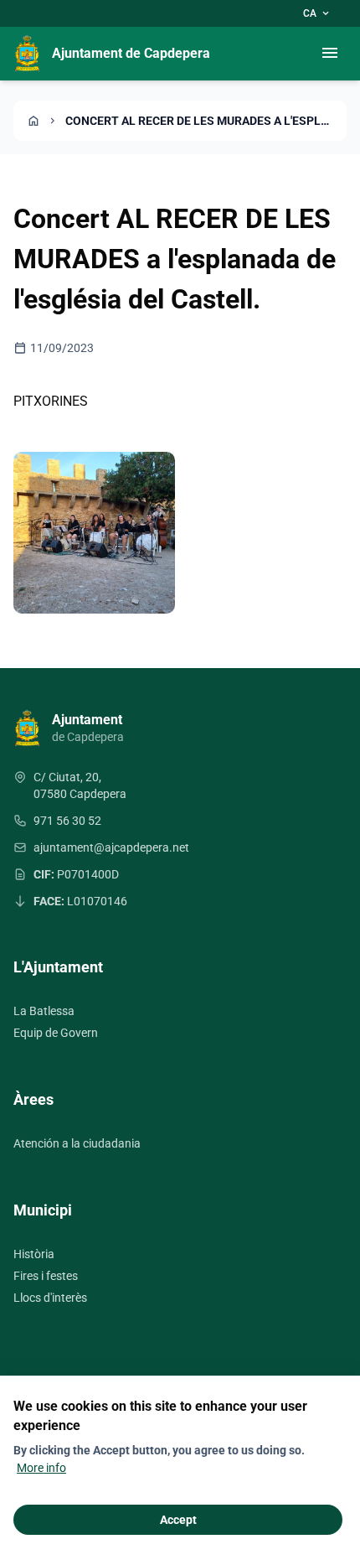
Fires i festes (45, 1276)
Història (33, 1254)
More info (41, 1467)
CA (317, 13)
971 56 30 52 (67, 820)
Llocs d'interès (50, 1297)
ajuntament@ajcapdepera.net (111, 847)
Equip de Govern (55, 1032)
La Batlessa (44, 1011)
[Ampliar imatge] (94, 533)
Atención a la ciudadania (77, 1143)
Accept (178, 1519)
